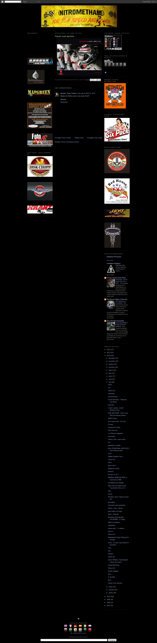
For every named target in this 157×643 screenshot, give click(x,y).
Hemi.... (110, 462)
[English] (66, 627)
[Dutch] (90, 627)
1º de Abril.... (112, 577)
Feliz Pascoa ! (113, 430)
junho (111, 376)
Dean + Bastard (113, 514)
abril (110, 382)
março (111, 587)
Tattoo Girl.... (112, 459)
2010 (108, 596)
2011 (108, 355)
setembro (112, 367)
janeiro (111, 593)
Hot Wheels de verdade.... (116, 483)
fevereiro (112, 590)
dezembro (112, 358)
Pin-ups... (111, 424)
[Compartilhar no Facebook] (97, 80)
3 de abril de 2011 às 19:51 (86, 93)
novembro (112, 361)
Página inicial (79, 138)
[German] (76, 627)
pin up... (110, 494)
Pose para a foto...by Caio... (117, 421)
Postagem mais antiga (94, 138)
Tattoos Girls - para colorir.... (117, 439)
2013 (108, 349)
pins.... (110, 574)
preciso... (111, 531)
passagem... (112, 502)
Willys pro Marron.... (114, 522)
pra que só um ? (113, 474)
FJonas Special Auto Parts (116, 278)
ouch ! (110, 453)
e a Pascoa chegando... (116, 433)
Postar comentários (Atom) (70, 142)
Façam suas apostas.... (116, 583)
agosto (111, 370)
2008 (108, 602)
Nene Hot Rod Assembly (115, 321)
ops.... (110, 551)
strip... (110, 548)
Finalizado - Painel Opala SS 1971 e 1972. (121, 281)
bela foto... (111, 405)
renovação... (112, 436)
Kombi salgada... (113, 571)
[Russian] (66, 631)
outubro (111, 364)
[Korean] (81, 631)
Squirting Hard (120, 265)
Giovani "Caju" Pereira (68, 93)
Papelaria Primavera (114, 257)
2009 (108, 599)
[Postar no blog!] (93, 80)
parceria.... (111, 471)
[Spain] (81, 627)
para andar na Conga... (115, 511)
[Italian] (86, 627)
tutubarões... (112, 525)
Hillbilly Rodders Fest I (115, 456)
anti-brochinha (112, 396)
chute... (110, 385)
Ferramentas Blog (79, 633)
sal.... (110, 388)
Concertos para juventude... (117, 505)
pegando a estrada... (115, 445)
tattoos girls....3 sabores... (117, 528)
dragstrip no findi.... (114, 468)
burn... (110, 580)
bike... (110, 491)
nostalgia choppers (113, 263)
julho (110, 373)
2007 (108, 605)
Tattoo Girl (111, 391)
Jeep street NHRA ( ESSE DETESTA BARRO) (122, 324)
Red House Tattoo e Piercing (117, 299)
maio (110, 379)
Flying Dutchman (113, 565)
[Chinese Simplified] (90, 631)
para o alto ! (112, 465)
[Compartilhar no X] (95, 80)
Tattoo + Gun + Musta (115, 508)
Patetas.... (111, 554)
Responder (64, 102)
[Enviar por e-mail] (91, 80)
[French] (71, 627)
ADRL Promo (112, 418)
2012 (108, 352)
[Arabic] (86, 631)
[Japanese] (76, 631)
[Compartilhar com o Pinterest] (99, 80)
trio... (109, 442)
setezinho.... (112, 394)
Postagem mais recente (63, 138)
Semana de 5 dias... (114, 427)
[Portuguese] (71, 631)
